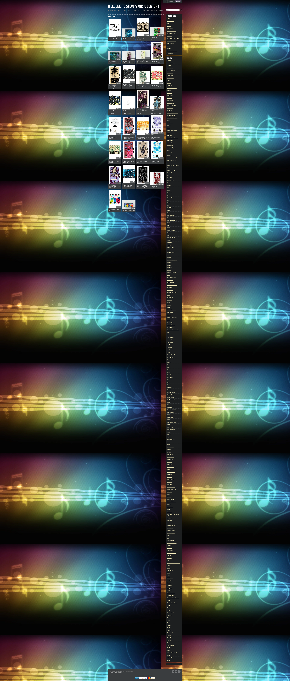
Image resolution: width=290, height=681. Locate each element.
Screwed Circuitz (171, 525)
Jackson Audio (170, 337)
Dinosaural (169, 192)
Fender (168, 255)
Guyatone (169, 300)
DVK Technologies (171, 215)
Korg (168, 367)
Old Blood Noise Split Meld (129, 210)
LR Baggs (169, 387)
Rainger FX (169, 474)
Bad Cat (169, 90)
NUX (168, 437)
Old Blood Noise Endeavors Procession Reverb (142, 161)
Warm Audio (170, 637)
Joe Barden (169, 344)
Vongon (169, 625)
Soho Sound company (172, 543)
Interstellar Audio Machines (173, 329)
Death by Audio (170, 180)
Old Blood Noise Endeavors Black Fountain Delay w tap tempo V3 (114, 87)
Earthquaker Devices (172, 220)
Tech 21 (169, 583)
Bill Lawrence (170, 108)
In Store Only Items (171, 31)
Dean (168, 175)
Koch (168, 364)
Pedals (168, 46)
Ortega (168, 444)
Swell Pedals (170, 570)
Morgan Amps (170, 417)
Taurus (168, 575)
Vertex (168, 620)
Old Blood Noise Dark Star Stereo (128, 39)
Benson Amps (170, 103)
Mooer (168, 414)
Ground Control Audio (172, 292)
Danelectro (169, 167)
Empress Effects (171, 237)
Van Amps (169, 617)
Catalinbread (170, 140)
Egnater (169, 227)
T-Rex (168, 573)
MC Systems (170, 404)
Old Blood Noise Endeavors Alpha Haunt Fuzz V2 (142, 38)
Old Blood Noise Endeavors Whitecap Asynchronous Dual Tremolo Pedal (127, 186)
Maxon (168, 402)
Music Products (171, 16)
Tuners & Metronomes (172, 51)
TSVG (168, 605)
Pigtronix (169, 452)
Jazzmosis (146, 11)
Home (119, 11)
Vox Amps (169, 630)
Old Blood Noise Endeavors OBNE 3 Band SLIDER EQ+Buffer (128, 112)
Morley (168, 419)
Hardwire (169, 305)
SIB (168, 538)
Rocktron (169, 504)
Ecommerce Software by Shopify (116, 672)
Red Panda (169, 482)
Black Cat (169, 110)
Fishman (169, 257)
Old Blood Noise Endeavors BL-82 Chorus (156, 62)
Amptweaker (170, 68)
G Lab (168, 275)
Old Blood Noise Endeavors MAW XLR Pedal (156, 87)
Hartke (168, 307)
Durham (169, 212)
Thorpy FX (169, 588)
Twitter (176, 671)
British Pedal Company (172, 130)
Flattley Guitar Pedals (172, 260)
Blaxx (168, 120)
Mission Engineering (171, 409)
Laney (168, 372)
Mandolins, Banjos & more (173, 38)
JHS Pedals (170, 342)
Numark (169, 434)
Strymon (169, 555)
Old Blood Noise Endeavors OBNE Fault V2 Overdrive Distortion (143, 137)
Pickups (169, 48)
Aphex (168, 80)
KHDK (168, 359)
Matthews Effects (171, 399)
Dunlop (168, 210)
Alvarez (169, 65)
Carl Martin (169, 135)
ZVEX (168, 660)
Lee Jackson (170, 377)
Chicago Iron (170, 145)
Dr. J (168, 205)
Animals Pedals (170, 78)
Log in (165, 1)
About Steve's (127, 11)
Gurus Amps (170, 297)
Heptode (169, 315)
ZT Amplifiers (170, 657)
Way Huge (169, 642)
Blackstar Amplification (172, 118)
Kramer (169, 369)
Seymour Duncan (171, 530)
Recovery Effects (171, 479)
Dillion (168, 187)
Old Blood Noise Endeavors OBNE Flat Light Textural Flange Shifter (156, 136)
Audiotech (169, 85)
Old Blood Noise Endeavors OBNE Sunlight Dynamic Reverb (129, 161)
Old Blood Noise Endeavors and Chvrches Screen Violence (156, 38)
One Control (170, 442)
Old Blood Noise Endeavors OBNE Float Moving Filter (114, 161)
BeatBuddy (169, 98)
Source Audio (170, 550)
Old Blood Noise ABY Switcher (113, 39)
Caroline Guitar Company (172, 137)
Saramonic (169, 520)
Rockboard (169, 494)
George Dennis (170, 282)
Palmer (169, 449)
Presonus (169, 462)
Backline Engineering (172, 88)
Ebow (168, 222)
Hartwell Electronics (171, 310)
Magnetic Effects (171, 392)
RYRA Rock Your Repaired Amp (173, 515)
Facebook (179, 671)
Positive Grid (170, 459)
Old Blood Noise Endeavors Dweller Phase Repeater (142, 87)
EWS (168, 250)
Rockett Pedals (170, 499)
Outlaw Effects (170, 447)
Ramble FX (169, 477)
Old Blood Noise (171, 439)
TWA (168, 610)
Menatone (169, 407)
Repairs (161, 11)
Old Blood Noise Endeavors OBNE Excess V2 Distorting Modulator (128, 137)
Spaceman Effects (171, 553)
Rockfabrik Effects (171, 502)
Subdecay (169, 558)
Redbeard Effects (171, 487)
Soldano (169, 545)
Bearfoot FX (170, 95)
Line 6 (168, 382)
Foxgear (169, 265)
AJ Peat (169, 60)
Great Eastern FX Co (172, 285)
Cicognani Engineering (172, 147)
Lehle (168, 379)
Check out (178, 1)
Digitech (169, 185)
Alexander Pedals (171, 63)
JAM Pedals (170, 339)
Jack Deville (170, 334)
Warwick (169, 640)
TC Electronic (170, 578)
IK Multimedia (170, 322)
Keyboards (169, 36)
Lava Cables (170, 374)
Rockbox (169, 497)
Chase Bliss (170, 142)
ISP (168, 332)
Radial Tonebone (171, 472)
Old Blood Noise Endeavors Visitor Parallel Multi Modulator (114, 186)
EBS (168, 225)
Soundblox (169, 548)
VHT (168, 622)
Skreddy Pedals (170, 540)
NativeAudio (170, 427)
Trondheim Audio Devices (173, 597)
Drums (168, 23)
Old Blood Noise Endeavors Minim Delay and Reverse (114, 112)
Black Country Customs (172, 113)
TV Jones (169, 607)
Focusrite (169, 262)
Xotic (168, 650)
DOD (168, 200)
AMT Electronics (171, 70)
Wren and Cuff (170, 645)
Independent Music (171, 33)
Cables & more (170, 21)
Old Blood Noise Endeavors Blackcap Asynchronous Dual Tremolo (127, 86)
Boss (168, 128)
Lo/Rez (169, 384)
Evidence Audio (170, 247)
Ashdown (169, 83)
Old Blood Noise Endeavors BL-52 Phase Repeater (142, 61)
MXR (168, 424)
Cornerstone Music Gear (172, 157)
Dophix (168, 202)
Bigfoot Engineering (171, 105)
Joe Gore (169, 349)
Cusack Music (170, 162)
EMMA (168, 235)
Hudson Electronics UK (172, 317)
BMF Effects (170, 123)
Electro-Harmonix (171, 230)
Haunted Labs (170, 312)
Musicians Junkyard (171, 422)
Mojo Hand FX (170, 412)
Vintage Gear (170, 53)
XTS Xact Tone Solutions (173, 652)
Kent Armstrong (170, 357)
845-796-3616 (112, 11)
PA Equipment (170, 43)
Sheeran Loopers (171, 533)
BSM (168, 133)
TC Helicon (169, 580)
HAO (168, 302)
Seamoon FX (170, 528)
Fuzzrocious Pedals (171, 272)
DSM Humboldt (170, 207)
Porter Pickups (170, 457)
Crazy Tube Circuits (171, 160)
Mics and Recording (171, 41)
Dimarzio (169, 190)
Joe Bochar (169, 347)
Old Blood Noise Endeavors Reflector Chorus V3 (155, 161)
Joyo (168, 352)
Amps (168, 18)
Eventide (169, 245)
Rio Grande (169, 492)
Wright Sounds (170, 647)
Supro (168, 565)
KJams (169, 362)
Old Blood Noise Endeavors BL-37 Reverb (128, 62)
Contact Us (154, 11)
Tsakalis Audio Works (172, 602)
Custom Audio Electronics (173, 165)
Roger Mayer (170, 507)
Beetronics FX (170, 100)
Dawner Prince (170, 172)
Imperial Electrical (171, 325)
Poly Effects (170, 454)
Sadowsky (169, 518)
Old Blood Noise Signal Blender (114, 210)
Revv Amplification (171, 489)
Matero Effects (170, 397)
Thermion (169, 585)
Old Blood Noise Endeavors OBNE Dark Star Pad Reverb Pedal (156, 112)
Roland (168, 509)
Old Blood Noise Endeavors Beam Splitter (114, 62)
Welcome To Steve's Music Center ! (133, 6)
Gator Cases (170, 280)
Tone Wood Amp (171, 593)
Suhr (168, 560)
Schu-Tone (169, 523)
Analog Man (170, 75)
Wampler (169, 635)
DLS (168, 195)
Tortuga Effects (170, 595)
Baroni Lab (169, 93)
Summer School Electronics (173, 563)
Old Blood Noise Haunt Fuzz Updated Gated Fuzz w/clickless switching (143, 186)
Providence (169, 464)
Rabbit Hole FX (170, 467)
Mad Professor (170, 389)
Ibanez (168, 320)
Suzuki (168, 568)
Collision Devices (171, 152)
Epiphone (169, 240)
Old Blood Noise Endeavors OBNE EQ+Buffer (113, 137)
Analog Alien (170, 73)
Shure (168, 535)
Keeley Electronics (171, 354)
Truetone (169, 600)
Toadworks (169, 590)
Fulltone (169, 270)
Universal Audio (170, 612)
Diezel (168, 182)
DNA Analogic (170, 197)
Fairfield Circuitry (171, 252)
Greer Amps (170, 290)
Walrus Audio (170, 632)
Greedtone (169, 287)
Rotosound (169, 512)
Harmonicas (170, 28)
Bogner (169, 125)
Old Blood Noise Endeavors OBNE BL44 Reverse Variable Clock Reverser (142, 111)
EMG (168, 232)
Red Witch (169, 484)
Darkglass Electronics (172, 170)
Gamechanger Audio (171, 277)
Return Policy (137, 11)
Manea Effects (170, 394)
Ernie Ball (169, 242)
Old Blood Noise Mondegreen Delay (155, 187)
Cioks (168, 150)
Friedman (169, 267)
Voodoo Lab (170, 627)
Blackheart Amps (171, 115)
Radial (168, 469)
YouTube (173, 671)
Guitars (169, 26)
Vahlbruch (169, 615)
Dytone (169, 217)
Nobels (168, 432)
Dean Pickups (170, 177)
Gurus (168, 295)
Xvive (168, 655)
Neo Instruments (171, 429)
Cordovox (169, 155)
